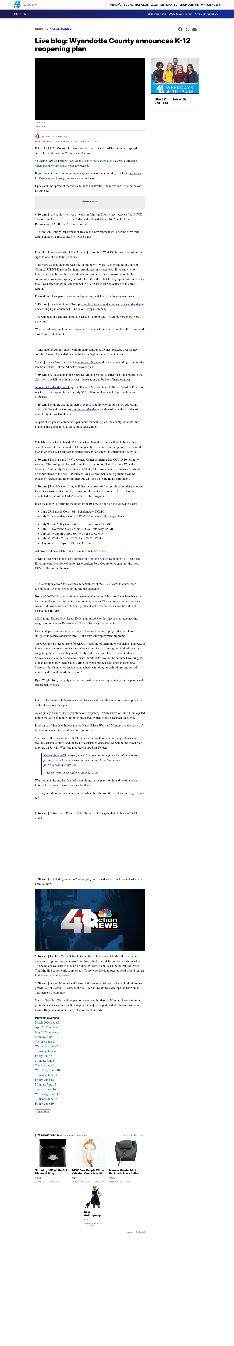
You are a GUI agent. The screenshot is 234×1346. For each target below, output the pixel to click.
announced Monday (89, 362)
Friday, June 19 (44, 1103)
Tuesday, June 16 (45, 1089)
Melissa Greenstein (56, 136)
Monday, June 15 (45, 1084)
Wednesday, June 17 (47, 1094)
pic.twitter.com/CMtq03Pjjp (60, 765)
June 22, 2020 (90, 772)
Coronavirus (60, 29)
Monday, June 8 (45, 1060)
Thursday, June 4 (45, 1051)
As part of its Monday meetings (54, 387)
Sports (171, 4)
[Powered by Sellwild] (140, 1232)
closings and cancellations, (98, 161)
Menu (114, 4)
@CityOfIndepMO (54, 755)
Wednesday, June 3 (46, 1046)
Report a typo (43, 1111)
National (142, 4)
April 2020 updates (47, 1027)
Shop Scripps (189, 4)
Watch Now (210, 4)
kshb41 (16, 14)
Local (128, 4)
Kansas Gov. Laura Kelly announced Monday (79, 618)
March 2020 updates (47, 1022)
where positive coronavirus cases (54, 165)
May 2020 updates (46, 1032)
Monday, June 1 (45, 1037)
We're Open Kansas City (206, 13)
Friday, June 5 (43, 1056)
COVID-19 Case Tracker (180, 13)
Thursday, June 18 (46, 1099)
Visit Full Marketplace (134, 1135)
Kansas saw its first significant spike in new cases (84, 606)
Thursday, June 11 (46, 1075)
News (39, 29)
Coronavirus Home (156, 13)
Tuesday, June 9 (44, 1065)
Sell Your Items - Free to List (74, 1135)
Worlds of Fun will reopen (61, 1000)
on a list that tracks (107, 983)
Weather (157, 4)
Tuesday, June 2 (44, 1041)
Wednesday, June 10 (47, 1070)
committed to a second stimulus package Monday (111, 304)
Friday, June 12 (44, 1080)
